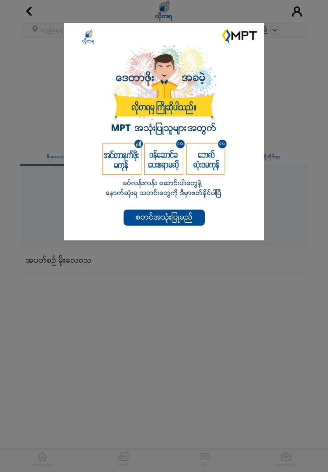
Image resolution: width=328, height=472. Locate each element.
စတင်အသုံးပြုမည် (164, 217)
